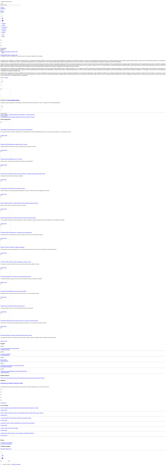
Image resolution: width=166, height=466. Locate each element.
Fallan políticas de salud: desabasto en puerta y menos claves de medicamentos (17, 129)
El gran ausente (4, 359)
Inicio (3, 34)
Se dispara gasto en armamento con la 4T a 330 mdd (11, 159)
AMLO (6, 77)
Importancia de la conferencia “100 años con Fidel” (12, 383)
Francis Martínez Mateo (6, 51)
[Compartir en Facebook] (1, 52)
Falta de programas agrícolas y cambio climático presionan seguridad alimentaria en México (19, 203)
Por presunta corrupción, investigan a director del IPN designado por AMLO (16, 335)
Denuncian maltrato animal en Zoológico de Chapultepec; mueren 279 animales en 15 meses (19, 407)
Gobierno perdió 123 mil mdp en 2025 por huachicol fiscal (13, 305)
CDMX (3, 25)
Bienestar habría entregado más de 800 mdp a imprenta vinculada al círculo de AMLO (18, 217)
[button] (2, 48)
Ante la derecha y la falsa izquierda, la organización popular (13, 188)
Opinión (3, 32)
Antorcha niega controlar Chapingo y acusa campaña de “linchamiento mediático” (17, 433)
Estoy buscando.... (4, 5)
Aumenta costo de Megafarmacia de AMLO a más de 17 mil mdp (14, 144)
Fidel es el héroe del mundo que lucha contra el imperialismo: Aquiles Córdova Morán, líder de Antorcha (22, 412)
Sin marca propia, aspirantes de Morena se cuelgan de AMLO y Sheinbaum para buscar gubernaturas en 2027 (23, 173)
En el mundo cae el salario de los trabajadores (10, 348)
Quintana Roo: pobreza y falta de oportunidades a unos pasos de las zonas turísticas (18, 423)
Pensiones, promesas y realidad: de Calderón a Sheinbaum (12, 247)
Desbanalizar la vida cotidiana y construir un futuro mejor (12, 365)
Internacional (4, 27)
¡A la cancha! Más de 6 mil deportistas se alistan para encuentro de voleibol (16, 417)
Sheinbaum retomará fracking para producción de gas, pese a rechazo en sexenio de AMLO (19, 320)
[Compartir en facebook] (2, 79)
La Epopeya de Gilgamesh (6, 443)
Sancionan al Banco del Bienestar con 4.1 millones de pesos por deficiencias (16, 232)
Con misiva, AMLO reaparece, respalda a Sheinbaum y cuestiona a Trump (16, 261)
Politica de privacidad (16, 464)
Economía (4, 30)
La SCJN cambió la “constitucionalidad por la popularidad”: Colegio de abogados (17, 114)
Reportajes (4, 28)
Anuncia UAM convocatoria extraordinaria (9, 428)
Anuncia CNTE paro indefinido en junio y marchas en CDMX (13, 291)
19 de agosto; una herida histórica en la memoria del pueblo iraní (14, 371)
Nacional (4, 23)
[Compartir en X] (3, 52)
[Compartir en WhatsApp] (4, 52)
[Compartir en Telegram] (2, 85)
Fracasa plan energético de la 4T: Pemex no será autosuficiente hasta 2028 (16, 276)
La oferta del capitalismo (6, 354)
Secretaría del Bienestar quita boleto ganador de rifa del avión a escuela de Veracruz (18, 116)
